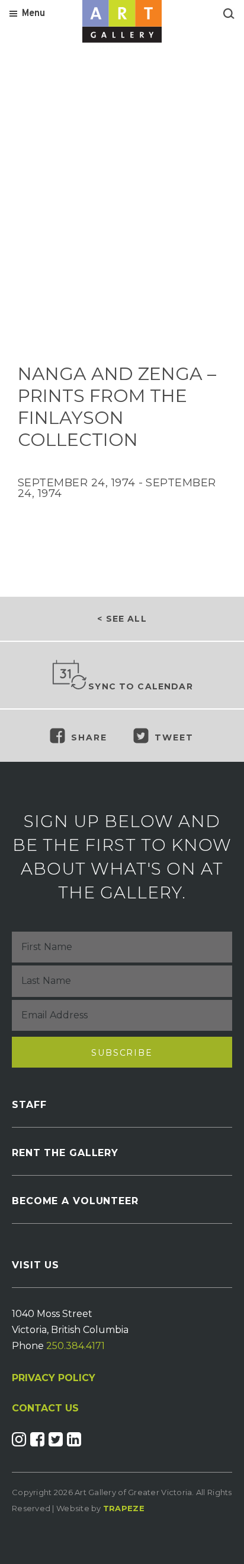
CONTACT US (45, 1408)
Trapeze (124, 1508)
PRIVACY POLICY (53, 1377)
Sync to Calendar (140, 686)
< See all (121, 618)
